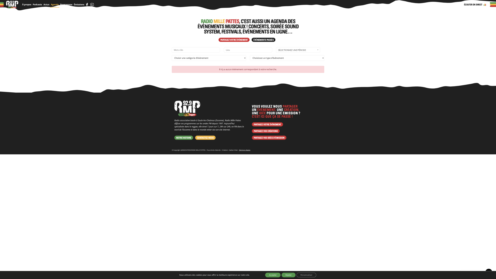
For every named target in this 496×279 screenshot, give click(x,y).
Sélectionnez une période (292, 50)
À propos (26, 4)
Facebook (87, 4)
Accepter (273, 275)
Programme (66, 4)
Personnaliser (306, 275)
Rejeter (288, 275)
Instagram (92, 4)
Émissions (79, 4)
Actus (46, 4)
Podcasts (37, 4)
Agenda (55, 4)
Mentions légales (244, 150)
